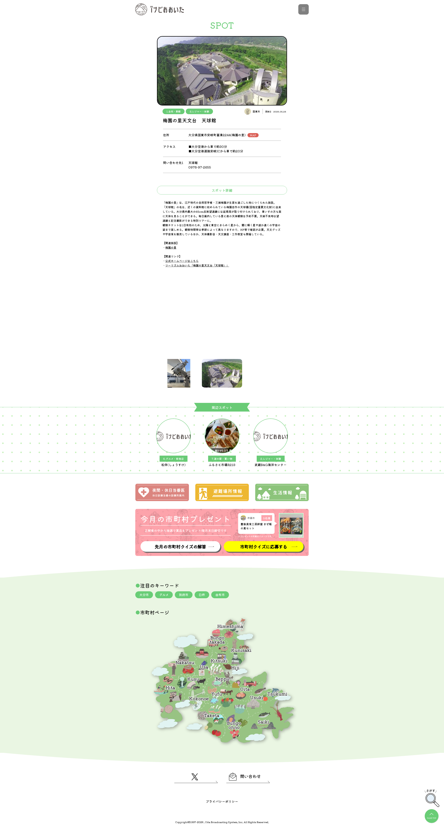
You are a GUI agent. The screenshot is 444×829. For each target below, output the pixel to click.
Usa (204, 666)
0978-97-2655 (199, 167)
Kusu (193, 678)
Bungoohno (234, 725)
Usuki (256, 697)
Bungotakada (217, 639)
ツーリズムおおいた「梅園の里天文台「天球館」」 (197, 265)
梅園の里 (170, 247)
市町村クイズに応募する (263, 546)
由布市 (220, 594)
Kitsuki (219, 660)
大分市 (144, 594)
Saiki (263, 721)
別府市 (183, 594)
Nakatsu (185, 662)
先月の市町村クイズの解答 (180, 546)
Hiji (235, 667)
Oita (245, 689)
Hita (170, 687)
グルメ (164, 594)
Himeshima (230, 626)
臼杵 (202, 594)
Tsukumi (277, 693)
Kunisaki (241, 650)
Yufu (216, 693)
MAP (253, 135)
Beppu (222, 678)
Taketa (211, 715)
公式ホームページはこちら (182, 261)
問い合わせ (250, 776)
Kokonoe (199, 698)
